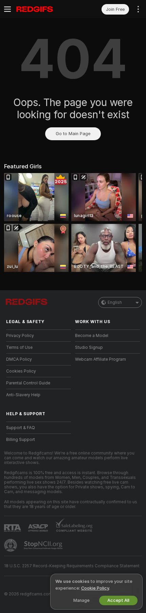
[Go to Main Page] (44, 9)
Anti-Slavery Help (23, 395)
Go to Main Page (73, 133)
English (115, 302)
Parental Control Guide (28, 383)
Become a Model (91, 335)
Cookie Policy (95, 588)
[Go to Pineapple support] (11, 545)
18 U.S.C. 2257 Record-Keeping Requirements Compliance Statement (72, 566)
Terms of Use (19, 347)
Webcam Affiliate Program (100, 359)
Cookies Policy (21, 371)
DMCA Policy (19, 359)
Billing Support (20, 439)
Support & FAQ (20, 427)
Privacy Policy (20, 335)
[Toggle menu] (7, 9)
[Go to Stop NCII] (44, 545)
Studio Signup (89, 347)
